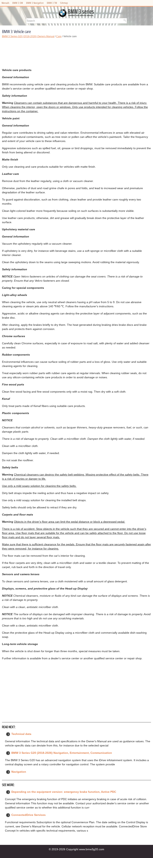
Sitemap (64, 3)
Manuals (5, 3)
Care (59, 36)
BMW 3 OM (17, 3)
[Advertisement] (76, 53)
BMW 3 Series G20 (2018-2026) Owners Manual (28, 36)
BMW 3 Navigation (35, 3)
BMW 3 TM (52, 3)
